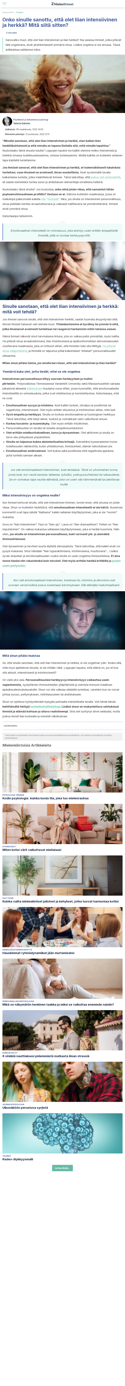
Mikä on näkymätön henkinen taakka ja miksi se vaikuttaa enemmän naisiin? (58, 1004)
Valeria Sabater (21, 123)
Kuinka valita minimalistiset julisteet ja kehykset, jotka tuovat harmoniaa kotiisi (60, 901)
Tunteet (19, 12)
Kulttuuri (7, 898)
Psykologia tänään (13, 795)
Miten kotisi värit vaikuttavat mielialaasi (31, 850)
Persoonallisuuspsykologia (18, 1001)
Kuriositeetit (10, 1053)
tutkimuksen (34, 388)
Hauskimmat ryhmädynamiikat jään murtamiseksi (38, 953)
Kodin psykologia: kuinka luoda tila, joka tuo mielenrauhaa (45, 798)
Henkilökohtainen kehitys (17, 950)
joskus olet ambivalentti (105, 177)
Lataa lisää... (62, 1168)
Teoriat (6, 1156)
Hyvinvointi (7, 12)
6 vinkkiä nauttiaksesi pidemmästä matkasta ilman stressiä (45, 1056)
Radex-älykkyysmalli (17, 1159)
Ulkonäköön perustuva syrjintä (25, 1107)
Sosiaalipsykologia (13, 1104)
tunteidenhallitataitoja (45, 706)
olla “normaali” (50, 199)
